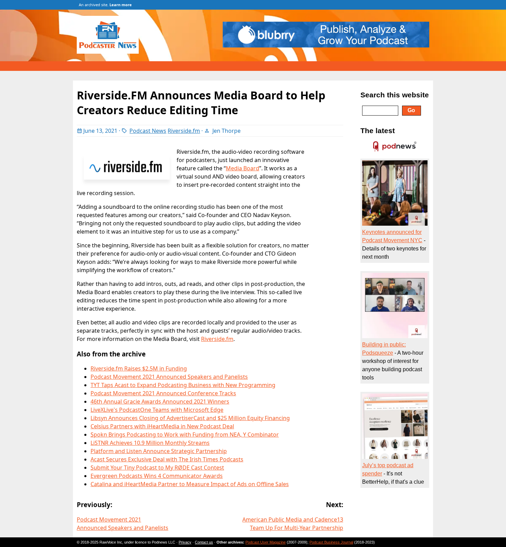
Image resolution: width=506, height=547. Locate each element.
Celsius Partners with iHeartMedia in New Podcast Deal (162, 426)
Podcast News (147, 131)
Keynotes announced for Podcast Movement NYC (392, 236)
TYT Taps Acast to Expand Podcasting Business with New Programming (183, 385)
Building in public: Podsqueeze (384, 349)
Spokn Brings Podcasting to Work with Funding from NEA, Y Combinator (185, 434)
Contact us (204, 542)
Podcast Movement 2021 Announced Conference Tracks (163, 393)
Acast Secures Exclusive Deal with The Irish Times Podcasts (167, 459)
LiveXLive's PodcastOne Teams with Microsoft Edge (157, 410)
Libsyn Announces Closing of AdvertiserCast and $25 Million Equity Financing (190, 418)
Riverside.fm (184, 131)
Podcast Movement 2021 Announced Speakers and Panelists (169, 376)
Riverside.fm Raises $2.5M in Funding (139, 368)
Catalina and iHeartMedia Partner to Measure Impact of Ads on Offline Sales (190, 484)
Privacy (185, 542)
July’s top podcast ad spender (387, 469)
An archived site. (105, 4)
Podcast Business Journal (331, 542)
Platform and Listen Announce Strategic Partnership (159, 451)
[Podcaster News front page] (111, 51)
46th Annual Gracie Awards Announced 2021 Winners (160, 401)
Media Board (242, 168)
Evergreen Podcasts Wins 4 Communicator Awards (157, 476)
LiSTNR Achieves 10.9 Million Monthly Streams (150, 443)
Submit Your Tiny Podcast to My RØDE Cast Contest (157, 467)
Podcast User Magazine (265, 542)
